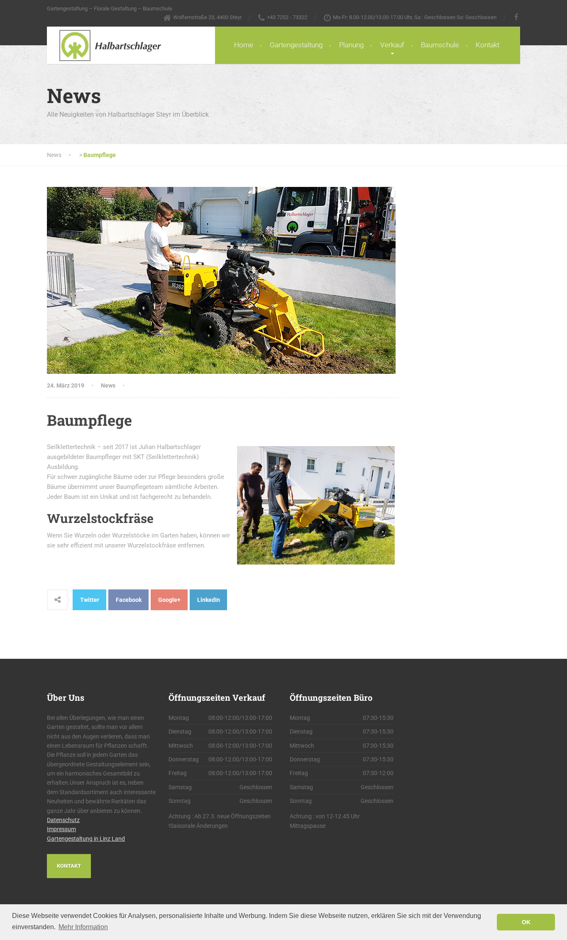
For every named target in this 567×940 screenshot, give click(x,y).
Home (243, 45)
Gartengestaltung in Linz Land (86, 838)
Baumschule (440, 45)
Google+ (169, 599)
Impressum (61, 829)
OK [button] (526, 922)
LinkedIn (208, 599)
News (108, 385)
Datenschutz (63, 820)
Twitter (89, 599)
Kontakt (487, 45)
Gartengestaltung (296, 45)
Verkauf (392, 45)
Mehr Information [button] (83, 926)
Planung (351, 45)
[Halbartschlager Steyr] (104, 45)
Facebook (129, 599)
